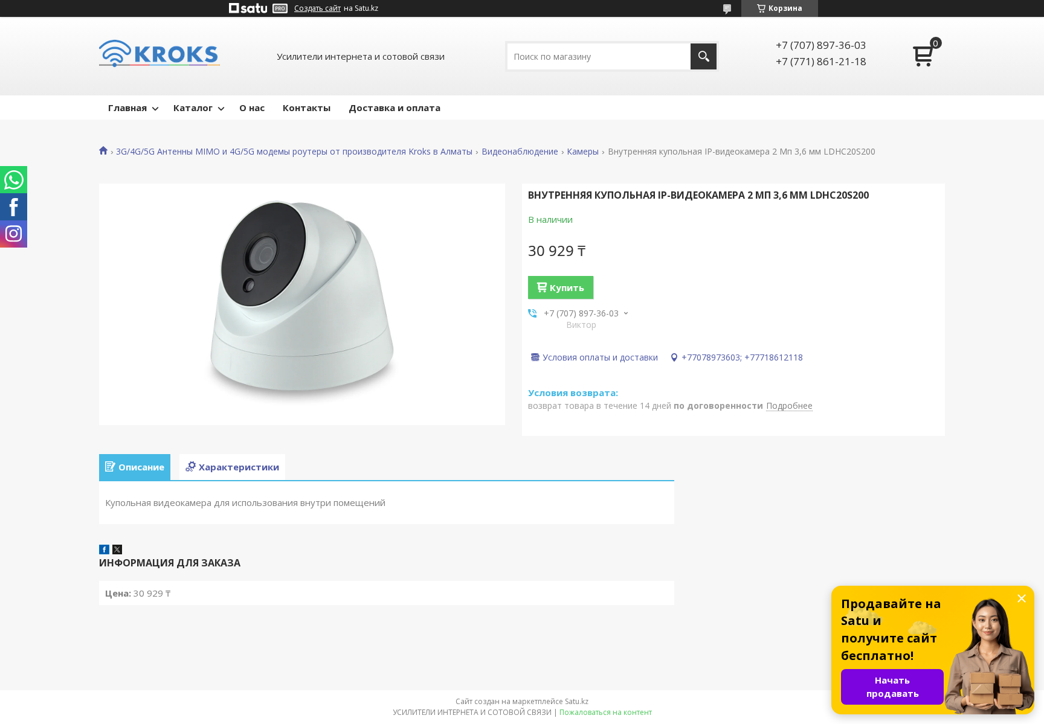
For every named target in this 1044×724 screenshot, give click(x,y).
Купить (567, 287)
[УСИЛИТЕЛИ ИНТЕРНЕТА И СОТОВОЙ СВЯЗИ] (159, 56)
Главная (127, 107)
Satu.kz (576, 701)
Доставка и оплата (394, 107)
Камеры (583, 151)
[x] (117, 551)
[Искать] (704, 56)
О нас (252, 107)
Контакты (306, 107)
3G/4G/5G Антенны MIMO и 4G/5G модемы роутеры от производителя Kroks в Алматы (294, 151)
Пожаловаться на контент (605, 712)
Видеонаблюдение (520, 151)
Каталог (193, 107)
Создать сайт (317, 8)
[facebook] (104, 551)
